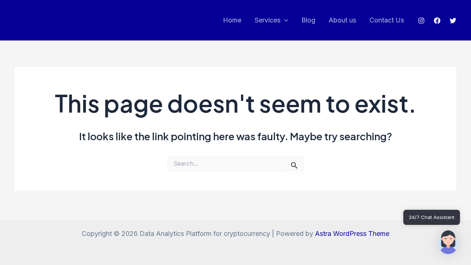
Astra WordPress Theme (352, 233)
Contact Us (386, 20)
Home (232, 20)
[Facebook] (437, 20)
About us (342, 20)
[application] (284, 20)
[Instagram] (421, 20)
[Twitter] (453, 20)
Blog (308, 20)
